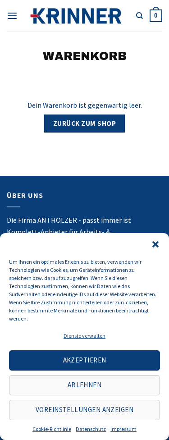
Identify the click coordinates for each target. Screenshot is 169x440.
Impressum (123, 429)
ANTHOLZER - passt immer (79, 220)
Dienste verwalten (84, 335)
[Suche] (139, 15)
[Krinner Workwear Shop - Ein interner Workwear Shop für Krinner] (76, 15)
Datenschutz (91, 429)
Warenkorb (85, 56)
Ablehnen (85, 384)
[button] (155, 244)
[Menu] (12, 16)
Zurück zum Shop (84, 123)
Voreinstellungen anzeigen (84, 409)
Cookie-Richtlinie (51, 429)
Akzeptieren (84, 360)
